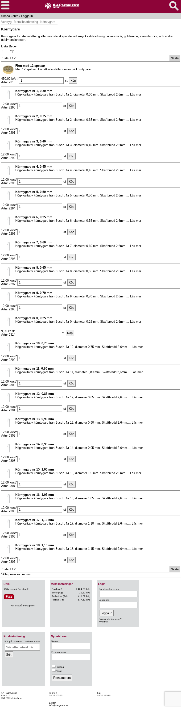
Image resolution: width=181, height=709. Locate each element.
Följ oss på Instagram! (23, 605)
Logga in (27, 16)
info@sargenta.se (58, 705)
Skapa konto (9, 16)
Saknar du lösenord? (110, 619)
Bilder (13, 46)
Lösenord (104, 600)
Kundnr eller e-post (109, 589)
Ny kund (103, 621)
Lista (4, 46)
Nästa (175, 58)
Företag (59, 667)
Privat (58, 671)
